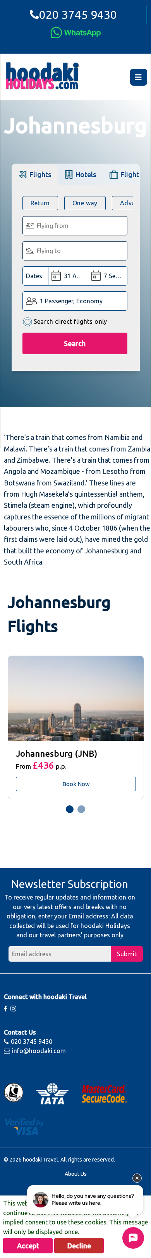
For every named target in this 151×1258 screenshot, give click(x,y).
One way (85, 203)
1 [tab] (70, 809)
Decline (79, 1246)
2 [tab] (81, 809)
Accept (28, 1246)
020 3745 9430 (78, 14)
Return (40, 203)
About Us (76, 1174)
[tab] (35, 174)
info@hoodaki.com (39, 1050)
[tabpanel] (75, 727)
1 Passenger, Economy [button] (71, 301)
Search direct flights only (70, 321)
